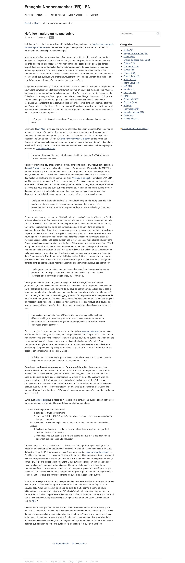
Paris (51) (128, 95)
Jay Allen (41, 128)
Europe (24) (129, 69)
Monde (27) (129, 89)
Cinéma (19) (129, 56)
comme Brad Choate (45, 148)
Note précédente (61, 543)
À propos (29, 14)
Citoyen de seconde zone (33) (137, 59)
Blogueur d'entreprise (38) (136, 53)
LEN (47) (128, 85)
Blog (36, 22)
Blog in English (75, 14)
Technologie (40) (131, 108)
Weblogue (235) (131, 118)
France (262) (130, 72)
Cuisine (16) (129, 63)
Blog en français (57, 14)
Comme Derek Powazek (70, 138)
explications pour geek (103, 44)
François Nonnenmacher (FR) (54, 7)
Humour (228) (130, 79)
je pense (86, 138)
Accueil (28, 22)
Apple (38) (128, 50)
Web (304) (128, 115)
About (39, 14)
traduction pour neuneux (36, 47)
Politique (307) (130, 102)
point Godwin (33, 168)
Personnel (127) (131, 99)
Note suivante (78, 543)
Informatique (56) (131, 82)
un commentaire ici (90, 331)
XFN (34, 500)
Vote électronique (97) (134, 112)
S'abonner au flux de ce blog (135, 128)
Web (51, 37)
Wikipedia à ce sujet (81, 177)
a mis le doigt (41, 399)
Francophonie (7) (131, 76)
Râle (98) (128, 105)
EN (87, 7)
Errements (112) (131, 66)
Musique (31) (130, 92)
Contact (94, 14)
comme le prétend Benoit (98, 451)
